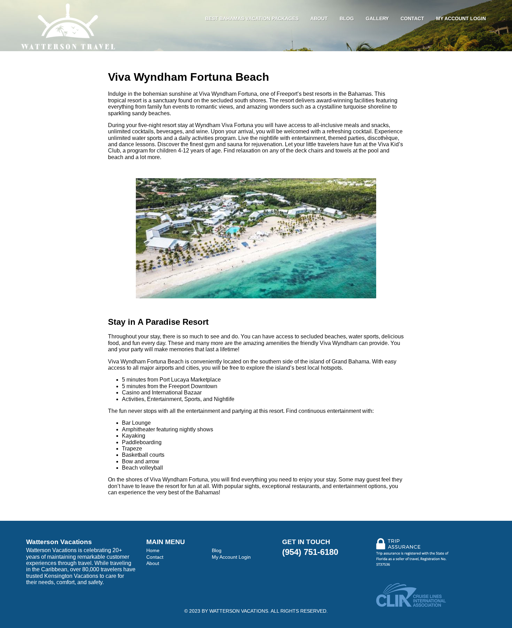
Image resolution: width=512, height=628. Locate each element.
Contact (412, 18)
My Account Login (461, 18)
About (319, 18)
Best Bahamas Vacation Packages (251, 18)
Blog (347, 18)
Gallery (377, 18)
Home (153, 550)
